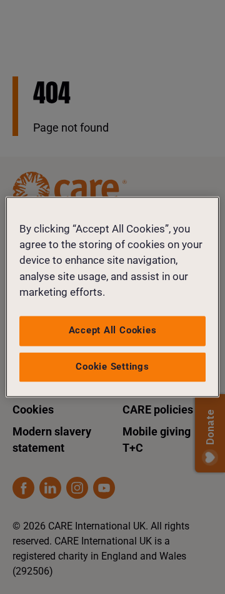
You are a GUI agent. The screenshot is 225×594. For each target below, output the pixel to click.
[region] (112, 296)
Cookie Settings (112, 366)
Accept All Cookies (113, 330)
